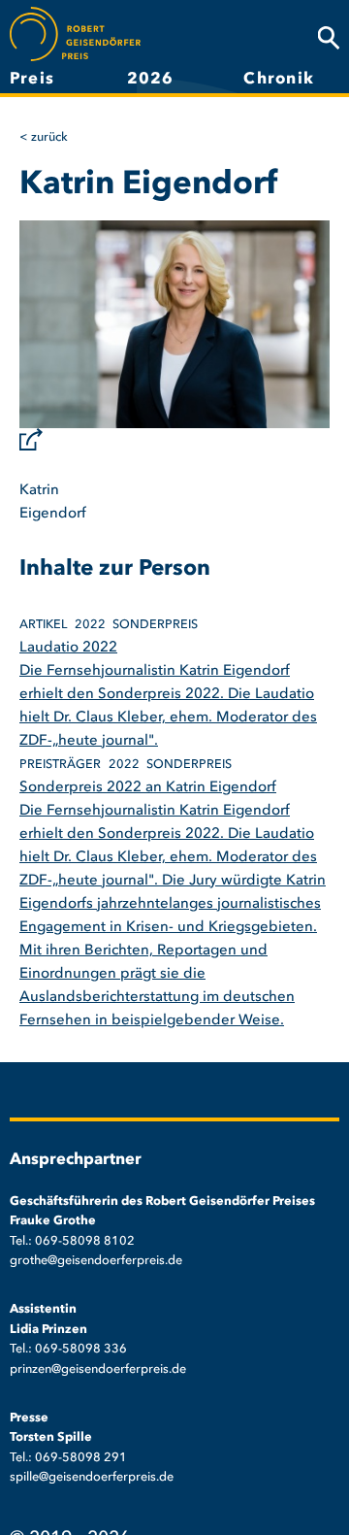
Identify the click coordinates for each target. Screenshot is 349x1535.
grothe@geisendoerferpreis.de (96, 1260)
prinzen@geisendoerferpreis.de (98, 1369)
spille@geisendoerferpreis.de (92, 1477)
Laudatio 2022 (68, 648)
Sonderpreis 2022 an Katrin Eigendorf (147, 788)
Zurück (49, 137)
